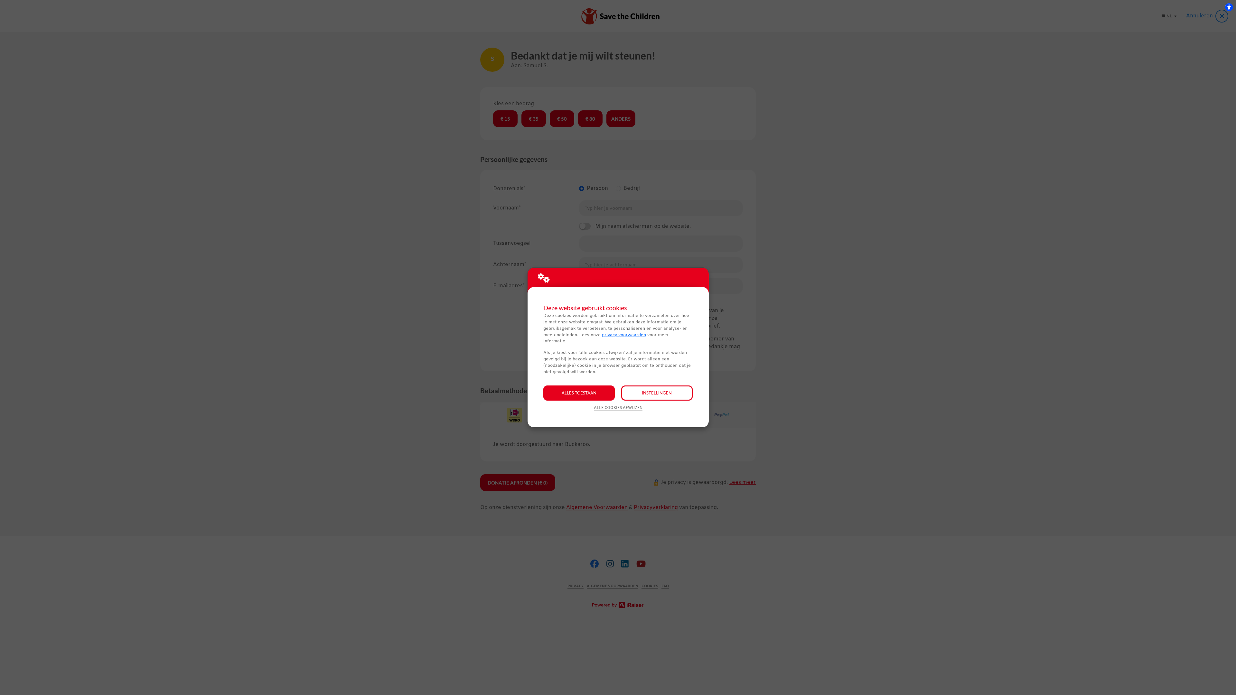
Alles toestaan (579, 392)
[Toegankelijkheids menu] (1229, 7)
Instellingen (657, 392)
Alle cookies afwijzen (618, 408)
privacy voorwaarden (624, 335)
